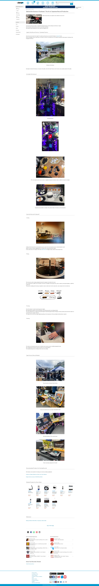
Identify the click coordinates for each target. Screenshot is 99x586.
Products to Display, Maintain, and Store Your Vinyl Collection (36, 474)
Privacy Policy (34, 572)
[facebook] (53, 576)
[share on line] (33, 532)
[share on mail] (39, 532)
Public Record (44, 249)
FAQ (33, 577)
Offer (17, 28)
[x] (51, 577)
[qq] (62, 576)
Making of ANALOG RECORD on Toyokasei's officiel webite (36, 520)
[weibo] (58, 576)
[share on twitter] (28, 532)
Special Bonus (18, 32)
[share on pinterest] (36, 532)
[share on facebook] (31, 532)
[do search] (71, 4)
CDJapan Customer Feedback (37, 576)
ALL (16, 24)
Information (18, 34)
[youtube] (65, 577)
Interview (17, 30)
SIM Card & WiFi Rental (36, 582)
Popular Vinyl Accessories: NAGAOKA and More (34, 476)
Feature (17, 26)
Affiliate (33, 581)
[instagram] (56, 576)
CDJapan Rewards (35, 580)
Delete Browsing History (30, 563)
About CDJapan (34, 575)
